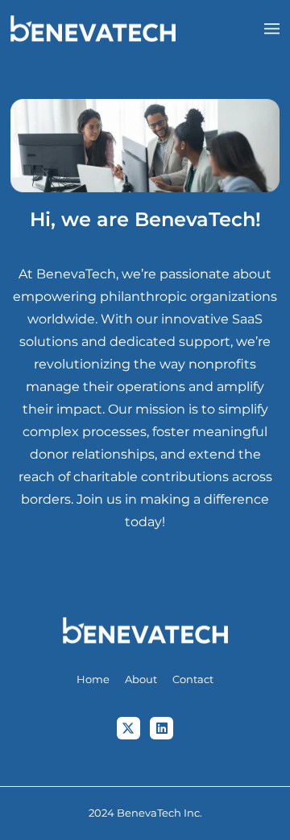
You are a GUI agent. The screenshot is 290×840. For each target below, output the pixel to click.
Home (93, 679)
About (141, 679)
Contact (192, 679)
